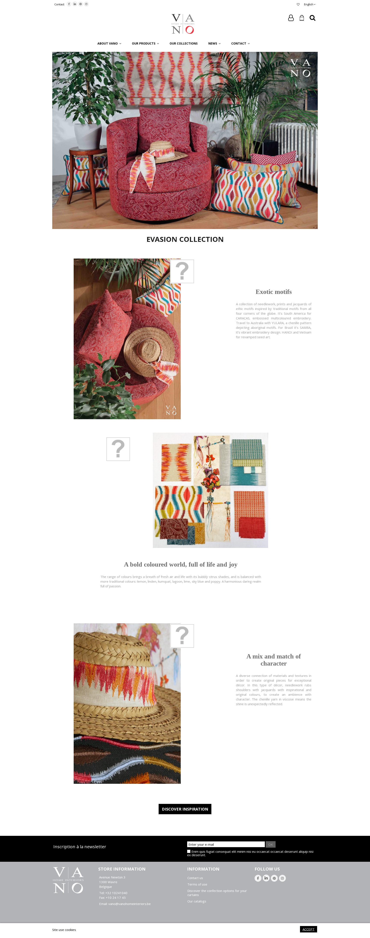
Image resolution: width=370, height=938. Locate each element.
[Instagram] (86, 4)
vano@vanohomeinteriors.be (129, 904)
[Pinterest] (80, 4)
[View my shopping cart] (301, 18)
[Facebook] (69, 4)
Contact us (195, 878)
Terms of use (197, 884)
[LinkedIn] (74, 3)
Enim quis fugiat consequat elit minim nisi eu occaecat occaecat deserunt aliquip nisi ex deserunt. (250, 853)
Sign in (291, 17)
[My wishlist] (298, 4)
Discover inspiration (185, 809)
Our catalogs (196, 901)
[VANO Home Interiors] (183, 23)
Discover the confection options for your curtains (217, 893)
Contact (59, 4)
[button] (109, 43)
